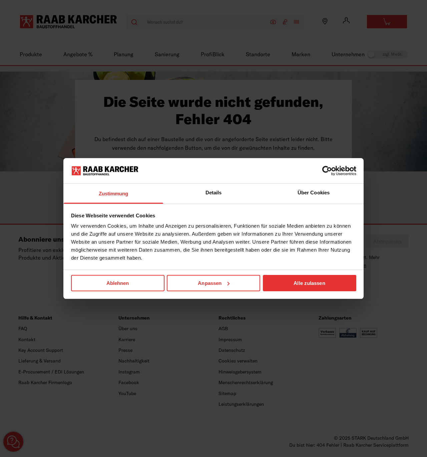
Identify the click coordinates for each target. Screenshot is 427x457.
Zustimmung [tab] (113, 193)
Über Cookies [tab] (314, 192)
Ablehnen (117, 283)
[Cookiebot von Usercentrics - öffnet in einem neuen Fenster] (327, 171)
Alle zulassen (309, 283)
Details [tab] (213, 192)
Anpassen (210, 283)
